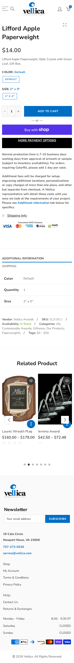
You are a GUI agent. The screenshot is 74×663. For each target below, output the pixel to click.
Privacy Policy (12, 584)
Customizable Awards (16, 328)
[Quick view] (31, 381)
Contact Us (10, 602)
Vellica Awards (24, 319)
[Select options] (31, 424)
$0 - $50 (43, 333)
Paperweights (11, 333)
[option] (19, 410)
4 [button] (37, 465)
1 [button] (25, 465)
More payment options (37, 140)
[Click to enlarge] (65, 24)
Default (11, 79)
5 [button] (41, 465)
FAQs (6, 595)
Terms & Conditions (16, 577)
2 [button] (29, 465)
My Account (11, 571)
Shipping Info (17, 215)
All (58, 324)
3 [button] (33, 465)
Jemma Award (49, 431)
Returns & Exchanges (17, 609)
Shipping (9, 266)
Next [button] (65, 420)
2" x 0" (10, 96)
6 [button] (45, 465)
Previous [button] (9, 420)
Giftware (39, 328)
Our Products (55, 328)
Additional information (33, 203)
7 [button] (49, 465)
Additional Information (23, 258)
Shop (6, 564)
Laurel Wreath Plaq (17, 431)
